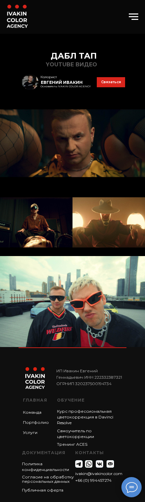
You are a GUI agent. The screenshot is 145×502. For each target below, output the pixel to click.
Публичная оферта (42, 490)
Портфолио (36, 422)
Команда (32, 412)
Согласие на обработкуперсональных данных (48, 479)
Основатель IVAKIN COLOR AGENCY (65, 86)
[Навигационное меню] (133, 16)
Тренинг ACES (72, 444)
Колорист (48, 77)
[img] (30, 82)
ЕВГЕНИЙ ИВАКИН (62, 82)
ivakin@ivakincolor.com (98, 473)
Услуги (30, 432)
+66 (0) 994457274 (93, 480)
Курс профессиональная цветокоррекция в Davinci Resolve (85, 417)
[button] (111, 82)
